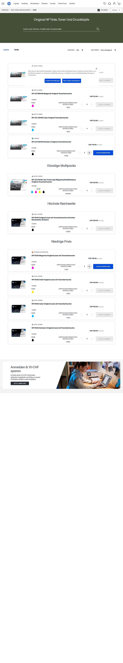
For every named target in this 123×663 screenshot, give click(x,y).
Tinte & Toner (62, 3)
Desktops (24, 3)
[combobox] (116, 10)
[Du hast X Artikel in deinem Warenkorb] (119, 4)
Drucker (53, 3)
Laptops (16, 3)
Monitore (45, 3)
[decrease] (82, 104)
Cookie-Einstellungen (53, 81)
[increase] (92, 104)
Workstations (34, 3)
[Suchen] (105, 4)
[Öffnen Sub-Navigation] (3, 4)
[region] (62, 76)
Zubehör (72, 3)
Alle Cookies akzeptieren (71, 81)
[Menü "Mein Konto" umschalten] (114, 3)
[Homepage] (9, 3)
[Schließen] (96, 69)
